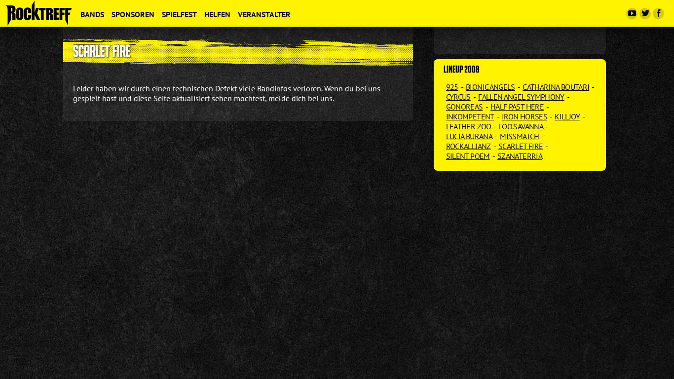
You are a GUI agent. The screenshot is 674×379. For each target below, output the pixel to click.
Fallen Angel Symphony (521, 97)
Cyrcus (458, 97)
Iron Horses (524, 116)
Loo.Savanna (521, 126)
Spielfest (179, 14)
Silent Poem (468, 156)
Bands (92, 14)
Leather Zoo (468, 126)
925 (452, 87)
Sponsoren (133, 14)
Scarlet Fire (520, 146)
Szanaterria (519, 156)
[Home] (39, 13)
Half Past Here (517, 107)
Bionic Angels (490, 87)
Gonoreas (464, 107)
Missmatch (519, 136)
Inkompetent (470, 116)
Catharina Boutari (556, 87)
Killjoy (567, 116)
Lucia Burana (469, 136)
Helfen (217, 14)
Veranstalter (264, 14)
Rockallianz (468, 146)
